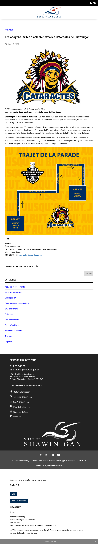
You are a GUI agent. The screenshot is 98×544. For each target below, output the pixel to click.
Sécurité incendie (12, 320)
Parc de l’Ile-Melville (21, 407)
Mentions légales (43, 465)
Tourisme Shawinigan (22, 397)
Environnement (11, 309)
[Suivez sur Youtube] (57, 454)
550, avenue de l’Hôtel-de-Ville (22, 377)
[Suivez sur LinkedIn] (51, 454)
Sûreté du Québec (20, 412)
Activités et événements (15, 287)
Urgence (8, 342)
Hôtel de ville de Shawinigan (22, 374)
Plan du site (57, 465)
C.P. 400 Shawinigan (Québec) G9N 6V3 (26, 379)
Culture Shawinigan (22, 392)
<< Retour (9, 30)
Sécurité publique (12, 325)
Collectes (9, 314)
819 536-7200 (17, 366)
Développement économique (17, 303)
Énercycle (17, 417)
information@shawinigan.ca (30, 255)
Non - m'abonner (19, 501)
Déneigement (10, 298)
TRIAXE (82, 460)
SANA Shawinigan (21, 402)
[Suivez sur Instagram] (46, 454)
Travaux (8, 336)
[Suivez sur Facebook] (40, 454)
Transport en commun (14, 331)
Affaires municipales (13, 292)
